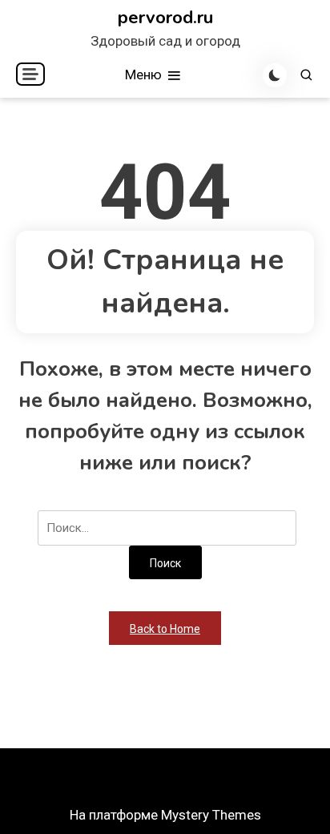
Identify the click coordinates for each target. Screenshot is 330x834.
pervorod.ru (165, 17)
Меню (145, 74)
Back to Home (165, 628)
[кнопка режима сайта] (275, 75)
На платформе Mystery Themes (165, 815)
